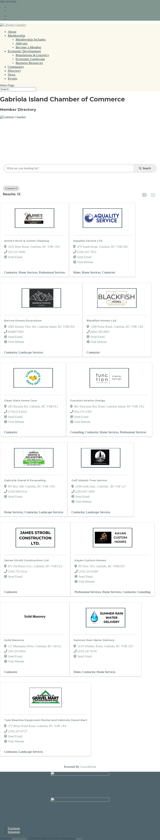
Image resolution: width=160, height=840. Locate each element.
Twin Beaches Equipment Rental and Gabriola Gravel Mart (45, 720)
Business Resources (29, 63)
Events (12, 78)
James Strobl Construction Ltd (26, 560)
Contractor (10, 188)
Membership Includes (31, 39)
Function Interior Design (87, 400)
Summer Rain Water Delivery (94, 640)
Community (16, 67)
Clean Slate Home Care (20, 400)
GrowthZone (88, 766)
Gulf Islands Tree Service (89, 480)
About (12, 32)
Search (146, 168)
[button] (144, 195)
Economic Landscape (30, 59)
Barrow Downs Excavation (23, 320)
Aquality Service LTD (88, 240)
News (11, 74)
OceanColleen (19, 838)
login (79, 838)
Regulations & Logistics (32, 55)
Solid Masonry (14, 640)
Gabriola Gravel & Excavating (25, 480)
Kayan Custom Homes (90, 560)
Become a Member (28, 47)
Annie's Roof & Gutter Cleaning (26, 240)
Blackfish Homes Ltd (101, 320)
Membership (16, 35)
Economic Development (24, 51)
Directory (14, 71)
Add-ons (22, 43)
